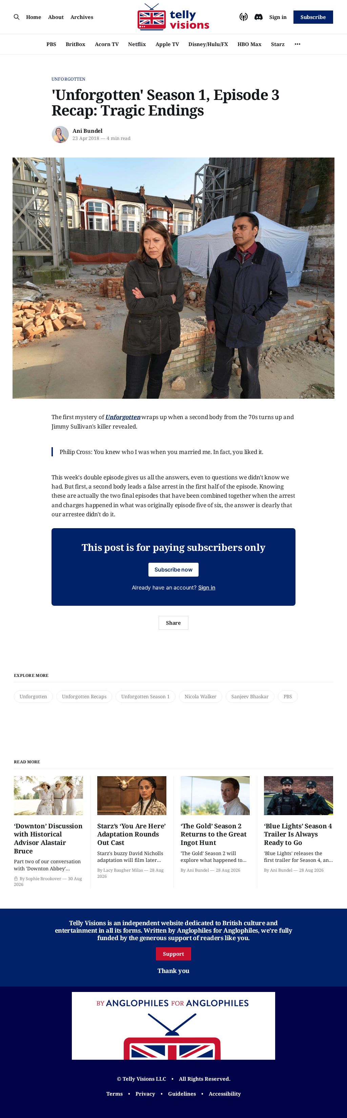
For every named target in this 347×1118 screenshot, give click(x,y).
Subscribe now (173, 569)
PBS (51, 44)
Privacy (145, 1093)
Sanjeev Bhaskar (250, 696)
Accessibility (225, 1093)
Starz (278, 44)
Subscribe (313, 17)
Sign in (278, 17)
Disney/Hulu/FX (208, 44)
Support (173, 953)
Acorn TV (107, 44)
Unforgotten (68, 79)
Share (173, 622)
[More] (297, 44)
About (56, 17)
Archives (81, 17)
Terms (114, 1093)
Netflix (137, 44)
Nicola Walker (201, 696)
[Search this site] (16, 17)
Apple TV (167, 44)
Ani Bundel (88, 130)
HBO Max (250, 44)
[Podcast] (244, 17)
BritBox (75, 44)
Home (33, 17)
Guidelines (182, 1093)
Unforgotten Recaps (84, 696)
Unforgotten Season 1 (145, 696)
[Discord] (258, 17)
